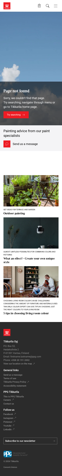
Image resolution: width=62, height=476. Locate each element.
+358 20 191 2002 (20, 360)
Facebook (8, 414)
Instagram (8, 418)
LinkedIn (7, 429)
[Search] (47, 6)
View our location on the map (17, 363)
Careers (7, 400)
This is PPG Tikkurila (13, 396)
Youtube (7, 425)
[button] (39, 6)
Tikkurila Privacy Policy (14, 382)
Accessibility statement (14, 386)
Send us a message (25, 144)
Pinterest (7, 422)
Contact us (8, 403)
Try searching (14, 114)
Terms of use (9, 378)
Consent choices (10, 467)
